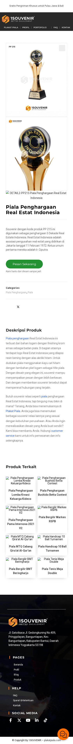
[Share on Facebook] (10, 307)
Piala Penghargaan (16, 292)
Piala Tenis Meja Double (52, 571)
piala (44, 396)
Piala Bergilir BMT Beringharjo (20, 571)
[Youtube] (28, 720)
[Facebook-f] (10, 720)
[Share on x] (18, 307)
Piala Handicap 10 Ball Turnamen (52, 548)
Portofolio (40, 27)
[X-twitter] (19, 720)
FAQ (56, 27)
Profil (25, 27)
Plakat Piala (11, 27)
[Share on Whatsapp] (35, 307)
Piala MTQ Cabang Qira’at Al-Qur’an (21, 548)
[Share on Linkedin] (26, 307)
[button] (64, 19)
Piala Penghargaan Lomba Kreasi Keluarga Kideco (21, 494)
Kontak (66, 27)
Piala (30, 292)
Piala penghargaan (17, 338)
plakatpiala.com (52, 740)
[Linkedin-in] (37, 720)
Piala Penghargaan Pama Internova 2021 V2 (20, 524)
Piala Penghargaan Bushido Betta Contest (52, 492)
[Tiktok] (45, 720)
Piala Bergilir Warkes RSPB (52, 519)
